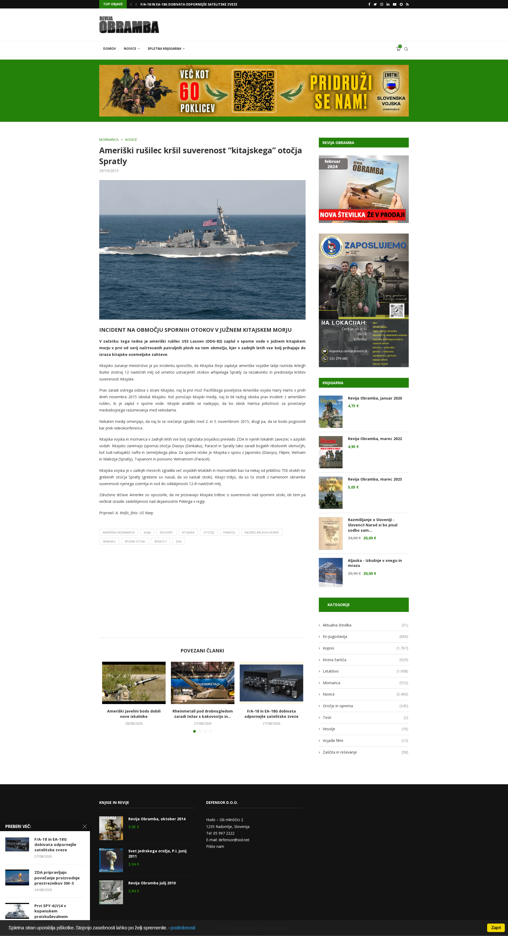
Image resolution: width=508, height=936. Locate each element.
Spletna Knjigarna (164, 48)
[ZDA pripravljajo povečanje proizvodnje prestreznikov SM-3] (17, 877)
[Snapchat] (401, 4)
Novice (130, 48)
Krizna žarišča (365, 659)
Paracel (229, 532)
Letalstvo (365, 671)
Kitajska (188, 532)
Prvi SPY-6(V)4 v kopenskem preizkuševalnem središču (51, 913)
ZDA (179, 541)
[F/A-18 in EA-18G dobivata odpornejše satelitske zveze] (271, 683)
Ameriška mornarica (119, 532)
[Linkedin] (388, 4)
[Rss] (407, 4)
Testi (365, 717)
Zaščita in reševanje (365, 752)
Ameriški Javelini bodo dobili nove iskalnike (134, 714)
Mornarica (109, 140)
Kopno (365, 648)
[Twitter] (375, 4)
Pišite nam (215, 846)
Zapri (496, 927)
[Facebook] (369, 4)
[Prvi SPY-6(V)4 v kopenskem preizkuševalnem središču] (17, 911)
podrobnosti (183, 927)
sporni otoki (135, 541)
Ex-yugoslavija (365, 636)
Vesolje (365, 728)
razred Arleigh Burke (262, 532)
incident (166, 532)
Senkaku (109, 541)
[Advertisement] (202, 593)
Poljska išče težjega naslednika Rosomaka (178, 4)
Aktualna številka (365, 625)
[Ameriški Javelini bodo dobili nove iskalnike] (134, 683)
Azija (147, 532)
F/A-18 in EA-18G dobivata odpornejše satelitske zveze (271, 714)
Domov (109, 48)
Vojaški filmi (365, 740)
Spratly (160, 541)
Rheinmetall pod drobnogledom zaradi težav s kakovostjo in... (203, 714)
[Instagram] (381, 4)
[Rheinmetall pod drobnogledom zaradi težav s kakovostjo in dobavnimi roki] (202, 683)
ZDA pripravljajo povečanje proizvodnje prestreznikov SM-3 (57, 878)
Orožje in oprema (365, 705)
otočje (208, 532)
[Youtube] (394, 4)
